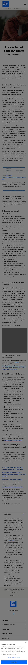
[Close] (26, 642)
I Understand (14, 662)
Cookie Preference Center (14, 657)
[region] (14, 652)
